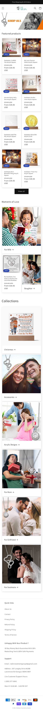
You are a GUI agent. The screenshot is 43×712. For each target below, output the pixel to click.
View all (21, 191)
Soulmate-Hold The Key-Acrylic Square (10, 135)
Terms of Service (11, 635)
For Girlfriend (10, 540)
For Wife (7, 249)
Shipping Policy (10, 630)
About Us (8, 609)
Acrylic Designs (10, 444)
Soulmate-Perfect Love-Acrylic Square (30, 98)
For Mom (8, 492)
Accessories (9, 397)
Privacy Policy (10, 619)
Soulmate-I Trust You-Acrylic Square (31, 172)
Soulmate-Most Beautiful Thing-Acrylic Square (11, 173)
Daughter (28, 288)
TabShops (18, 708)
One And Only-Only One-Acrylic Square (10, 98)
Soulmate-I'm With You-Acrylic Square (10, 61)
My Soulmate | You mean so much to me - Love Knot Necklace (11, 278)
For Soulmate (10, 587)
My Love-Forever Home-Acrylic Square (30, 61)
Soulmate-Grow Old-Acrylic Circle (30, 135)
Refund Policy (10, 624)
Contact (7, 614)
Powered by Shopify (26, 708)
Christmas (8, 349)
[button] (2, 8)
